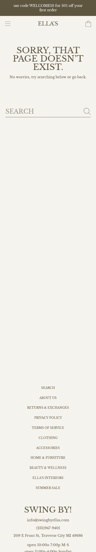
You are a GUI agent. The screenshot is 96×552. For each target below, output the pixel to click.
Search (48, 388)
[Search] (87, 111)
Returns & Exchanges (48, 407)
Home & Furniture (48, 458)
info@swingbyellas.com (48, 520)
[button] (8, 24)
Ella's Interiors (48, 478)
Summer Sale (48, 488)
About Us (48, 398)
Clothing (48, 438)
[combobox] (48, 111)
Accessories (48, 448)
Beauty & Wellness (48, 468)
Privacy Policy (48, 418)
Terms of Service (48, 428)
